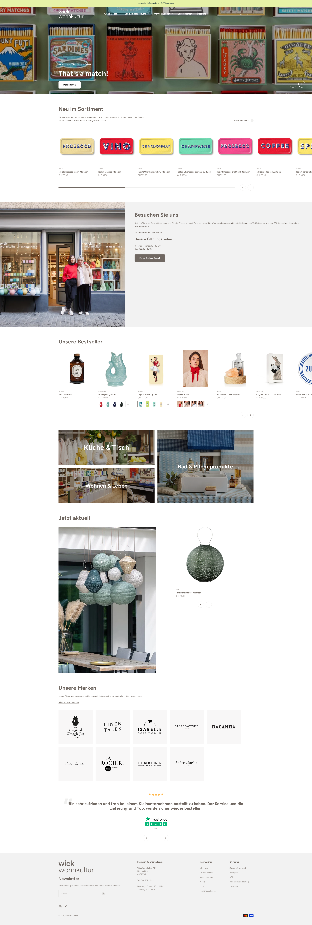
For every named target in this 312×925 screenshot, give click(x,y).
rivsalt (219, 391)
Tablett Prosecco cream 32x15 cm (73, 172)
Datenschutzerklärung (239, 882)
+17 (207, 404)
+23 (128, 404)
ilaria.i (298, 391)
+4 (168, 404)
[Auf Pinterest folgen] (66, 906)
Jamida (60, 169)
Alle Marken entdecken (68, 702)
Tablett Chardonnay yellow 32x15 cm (154, 172)
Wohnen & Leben (162, 13)
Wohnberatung (206, 877)
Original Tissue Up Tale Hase (268, 394)
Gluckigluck (102, 391)
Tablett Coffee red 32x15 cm (268, 172)
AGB (231, 877)
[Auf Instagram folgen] (60, 906)
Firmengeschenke (208, 891)
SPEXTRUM (141, 391)
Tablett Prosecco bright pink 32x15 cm (233, 172)
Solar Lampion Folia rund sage (188, 593)
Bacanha (61, 391)
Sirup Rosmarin (65, 394)
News (202, 882)
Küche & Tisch (110, 13)
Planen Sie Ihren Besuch (149, 258)
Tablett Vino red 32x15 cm (109, 172)
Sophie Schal (183, 394)
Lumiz (177, 589)
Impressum (234, 886)
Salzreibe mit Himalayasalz (228, 394)
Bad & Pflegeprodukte (135, 13)
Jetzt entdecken (156, 64)
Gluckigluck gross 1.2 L (108, 394)
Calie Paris (180, 391)
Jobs (202, 886)
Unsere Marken (185, 13)
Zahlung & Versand (237, 868)
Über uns (201, 13)
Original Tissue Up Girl (147, 394)
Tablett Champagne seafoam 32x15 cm (194, 172)
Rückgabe (233, 872)
